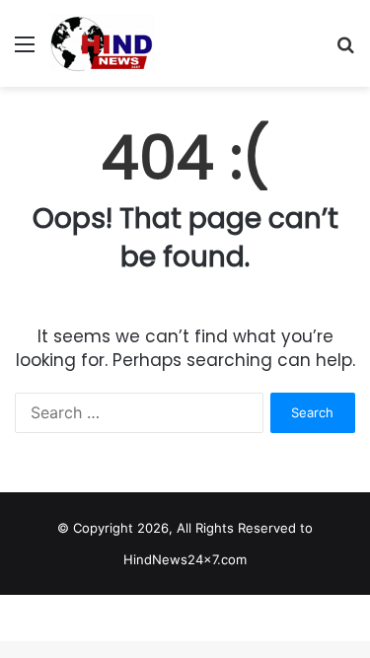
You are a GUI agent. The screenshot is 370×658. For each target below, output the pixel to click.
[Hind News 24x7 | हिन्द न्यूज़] (102, 43)
